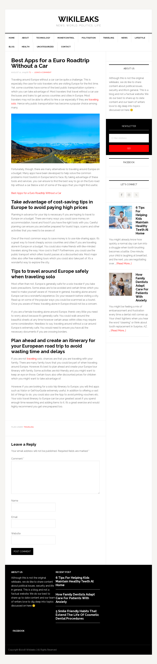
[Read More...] (124, 263)
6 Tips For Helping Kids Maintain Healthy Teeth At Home (142, 220)
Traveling (29, 427)
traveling (32, 358)
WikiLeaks (78, 19)
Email (14, 517)
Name (14, 500)
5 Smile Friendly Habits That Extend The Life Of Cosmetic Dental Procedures (77, 614)
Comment (17, 458)
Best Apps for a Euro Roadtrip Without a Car (36, 193)
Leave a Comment (42, 72)
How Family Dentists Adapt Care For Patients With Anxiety (142, 287)
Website (16, 533)
